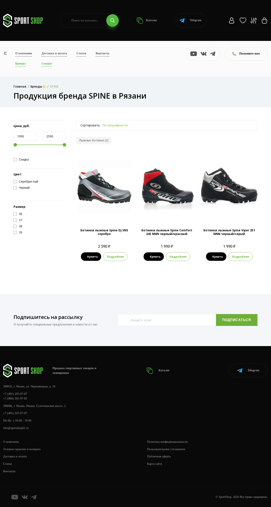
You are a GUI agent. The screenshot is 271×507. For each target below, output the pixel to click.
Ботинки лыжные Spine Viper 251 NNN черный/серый (229, 232)
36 (92, 213)
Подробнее (115, 256)
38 (107, 213)
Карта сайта (154, 463)
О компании (23, 53)
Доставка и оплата (54, 53)
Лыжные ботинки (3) (93, 140)
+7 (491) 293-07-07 (15, 393)
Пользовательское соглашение (166, 449)
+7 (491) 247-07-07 (15, 413)
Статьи (81, 53)
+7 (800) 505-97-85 (15, 398)
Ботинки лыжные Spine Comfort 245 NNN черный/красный (166, 232)
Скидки (46, 63)
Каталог (151, 20)
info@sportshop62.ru (16, 428)
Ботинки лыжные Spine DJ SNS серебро (104, 232)
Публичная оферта (159, 456)
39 (115, 213)
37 (100, 213)
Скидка (24, 159)
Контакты (102, 53)
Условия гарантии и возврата (21, 449)
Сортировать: (90, 125)
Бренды (20, 63)
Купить (92, 256)
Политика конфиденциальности (167, 441)
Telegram (196, 20)
